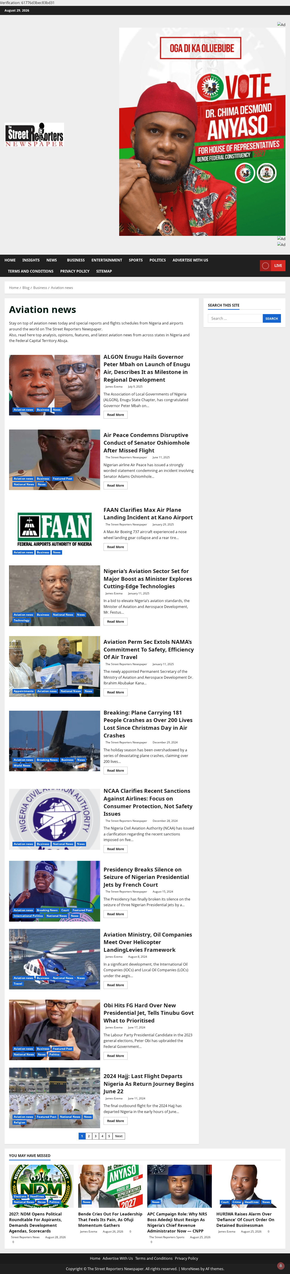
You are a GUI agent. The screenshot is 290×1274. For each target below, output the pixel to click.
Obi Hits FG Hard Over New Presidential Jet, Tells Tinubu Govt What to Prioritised (54, 1030)
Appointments (24, 691)
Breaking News (47, 760)
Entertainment (107, 260)
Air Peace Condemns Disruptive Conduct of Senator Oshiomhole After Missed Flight (54, 460)
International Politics (28, 916)
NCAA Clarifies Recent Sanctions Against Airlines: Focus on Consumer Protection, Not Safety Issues (54, 819)
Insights (31, 260)
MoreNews (190, 1268)
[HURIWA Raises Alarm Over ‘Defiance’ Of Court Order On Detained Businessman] (248, 1186)
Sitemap (104, 271)
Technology (21, 620)
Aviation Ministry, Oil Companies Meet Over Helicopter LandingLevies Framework (54, 959)
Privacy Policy (74, 271)
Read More (117, 415)
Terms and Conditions (30, 271)
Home (10, 260)
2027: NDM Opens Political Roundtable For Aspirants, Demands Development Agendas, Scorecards (35, 1222)
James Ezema (114, 386)
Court (65, 910)
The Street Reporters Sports (166, 1237)
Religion (19, 1122)
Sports (136, 260)
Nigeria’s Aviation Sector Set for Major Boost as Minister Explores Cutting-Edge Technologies (54, 595)
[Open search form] (255, 265)
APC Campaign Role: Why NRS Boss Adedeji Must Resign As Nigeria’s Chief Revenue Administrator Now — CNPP (177, 1222)
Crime (237, 1202)
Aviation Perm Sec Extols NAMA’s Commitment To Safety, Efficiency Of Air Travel (54, 666)
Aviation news (23, 410)
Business (76, 260)
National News (24, 484)
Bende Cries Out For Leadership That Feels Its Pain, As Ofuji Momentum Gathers (110, 1219)
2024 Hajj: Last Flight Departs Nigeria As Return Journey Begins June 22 (54, 1098)
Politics (158, 260)
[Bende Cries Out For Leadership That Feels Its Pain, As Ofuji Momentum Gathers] (110, 1186)
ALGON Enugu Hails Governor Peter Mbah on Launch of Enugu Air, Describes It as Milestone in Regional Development (54, 385)
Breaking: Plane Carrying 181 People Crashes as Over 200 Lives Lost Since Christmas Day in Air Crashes (54, 741)
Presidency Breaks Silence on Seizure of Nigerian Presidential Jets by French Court (54, 891)
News (51, 260)
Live (278, 265)
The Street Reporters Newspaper (126, 457)
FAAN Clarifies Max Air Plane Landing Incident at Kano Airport (54, 527)
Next (119, 1136)
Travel (18, 984)
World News (22, 765)
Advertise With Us (190, 260)
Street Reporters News (25, 1237)
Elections (20, 1196)
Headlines (37, 1196)
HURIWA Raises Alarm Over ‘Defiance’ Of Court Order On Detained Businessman (245, 1219)
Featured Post (62, 479)
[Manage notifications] (280, 1265)
